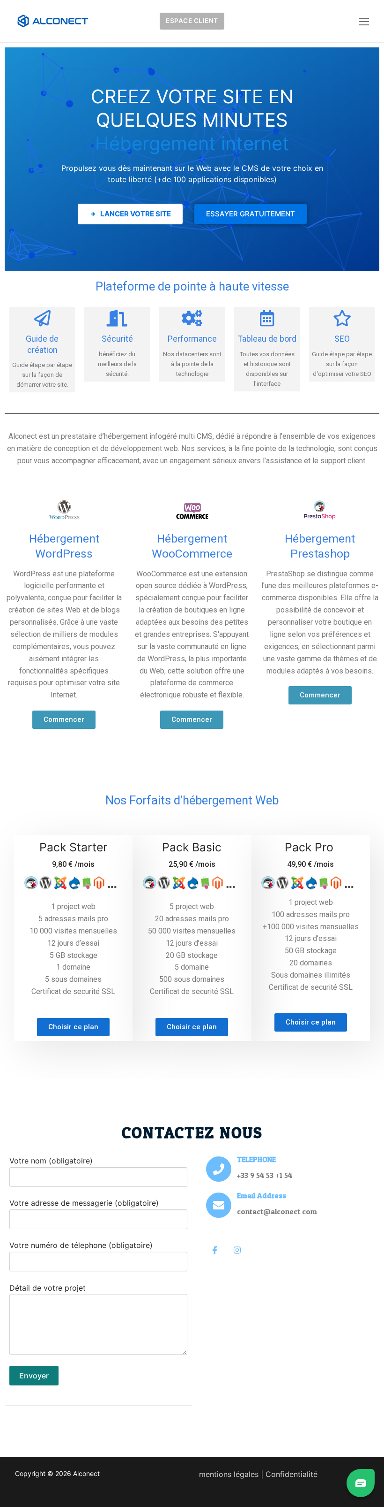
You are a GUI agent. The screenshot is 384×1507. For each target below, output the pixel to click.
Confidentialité (292, 1474)
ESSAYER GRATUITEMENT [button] (250, 213)
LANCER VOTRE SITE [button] (135, 213)
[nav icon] (364, 21)
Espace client (192, 20)
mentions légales (228, 1474)
